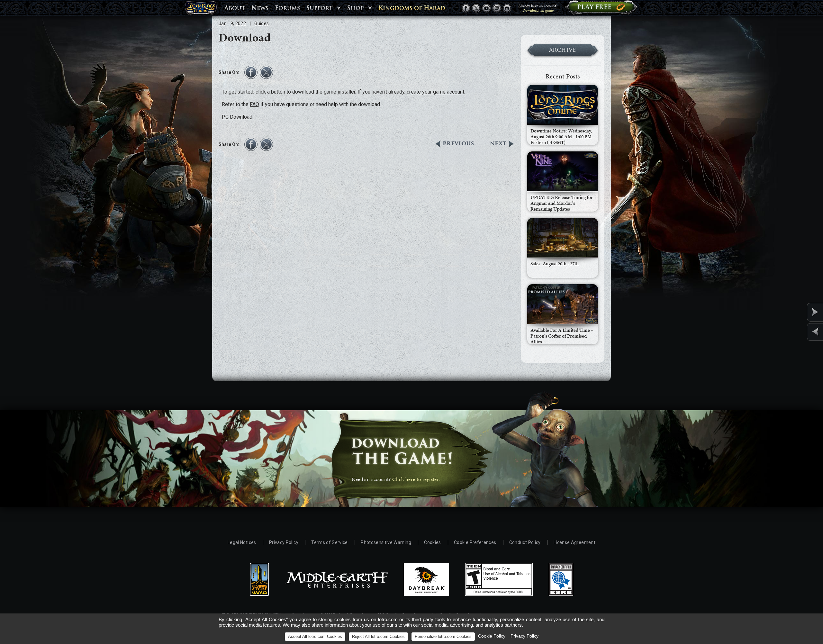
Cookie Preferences (475, 542)
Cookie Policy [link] (491, 636)
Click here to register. (416, 479)
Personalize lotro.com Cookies (443, 636)
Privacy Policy (283, 542)
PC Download (237, 117)
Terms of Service (329, 542)
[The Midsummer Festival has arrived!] (800, 312)
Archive (562, 50)
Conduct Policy (525, 542)
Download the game (538, 10)
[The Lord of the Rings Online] (200, 9)
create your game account (435, 92)
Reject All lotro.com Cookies (378, 636)
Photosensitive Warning (386, 542)
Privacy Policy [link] (524, 636)
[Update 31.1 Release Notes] (800, 332)
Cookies (432, 542)
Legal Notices (242, 542)
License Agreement (574, 542)
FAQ (254, 104)
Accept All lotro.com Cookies (315, 636)
